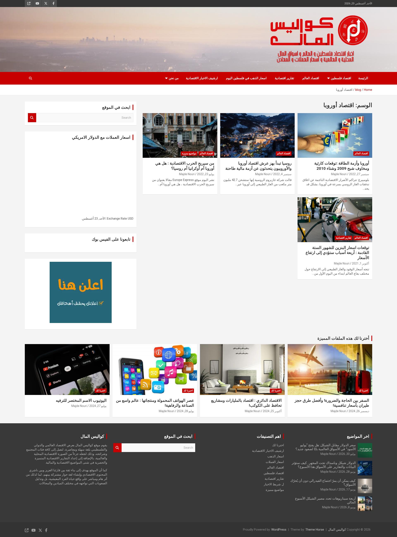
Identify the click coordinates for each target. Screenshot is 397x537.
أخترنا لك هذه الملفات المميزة (343, 338)
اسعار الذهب (275, 456)
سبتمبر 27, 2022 (359, 174)
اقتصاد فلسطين (341, 78)
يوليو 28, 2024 (185, 411)
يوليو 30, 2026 (347, 454)
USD (130, 218)
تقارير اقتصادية (284, 78)
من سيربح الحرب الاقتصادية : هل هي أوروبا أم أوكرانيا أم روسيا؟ (184, 166)
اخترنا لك (363, 390)
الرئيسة (363, 78)
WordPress (278, 529)
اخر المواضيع (358, 436)
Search (32, 117)
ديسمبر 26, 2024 (359, 411)
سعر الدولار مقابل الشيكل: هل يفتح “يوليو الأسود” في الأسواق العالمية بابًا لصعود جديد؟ (325, 447)
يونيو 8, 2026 (348, 507)
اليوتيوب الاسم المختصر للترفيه (81, 400)
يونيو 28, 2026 (347, 471)
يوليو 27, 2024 (97, 406)
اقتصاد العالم (310, 78)
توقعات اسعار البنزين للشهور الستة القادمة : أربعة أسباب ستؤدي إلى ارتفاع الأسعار (337, 252)
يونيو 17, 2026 (347, 489)
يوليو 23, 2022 (205, 174)
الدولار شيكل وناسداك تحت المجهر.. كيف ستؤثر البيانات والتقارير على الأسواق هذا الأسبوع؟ (324, 465)
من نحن (174, 78)
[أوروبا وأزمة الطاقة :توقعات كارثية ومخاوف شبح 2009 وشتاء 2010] (334, 135)
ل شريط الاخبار (274, 484)
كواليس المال (337, 529)
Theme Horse (314, 529)
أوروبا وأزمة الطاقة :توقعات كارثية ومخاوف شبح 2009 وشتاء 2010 (341, 166)
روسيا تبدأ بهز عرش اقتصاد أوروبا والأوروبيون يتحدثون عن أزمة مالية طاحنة (258, 166)
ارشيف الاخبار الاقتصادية (202, 78)
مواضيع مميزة (189, 153)
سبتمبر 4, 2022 (282, 174)
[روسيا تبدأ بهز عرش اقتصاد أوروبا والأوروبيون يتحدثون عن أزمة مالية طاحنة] (257, 135)
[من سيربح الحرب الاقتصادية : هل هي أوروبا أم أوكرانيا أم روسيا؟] (180, 135)
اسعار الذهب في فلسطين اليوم (246, 78)
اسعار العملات (275, 462)
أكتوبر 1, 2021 (360, 263)
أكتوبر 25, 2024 (272, 411)
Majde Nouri (339, 174)
